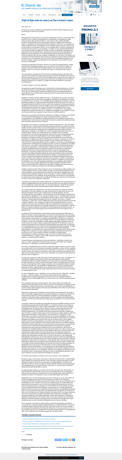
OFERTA (89, 55)
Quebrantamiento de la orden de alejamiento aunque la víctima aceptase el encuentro (43, 428)
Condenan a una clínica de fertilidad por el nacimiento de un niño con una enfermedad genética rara (46, 421)
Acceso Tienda (94, 6)
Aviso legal (74, 454)
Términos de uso (64, 457)
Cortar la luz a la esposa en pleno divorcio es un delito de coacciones (39, 419)
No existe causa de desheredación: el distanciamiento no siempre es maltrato (41, 424)
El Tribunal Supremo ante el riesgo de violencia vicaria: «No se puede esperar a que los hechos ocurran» (47, 426)
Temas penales (29, 434)
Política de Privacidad (54, 457)
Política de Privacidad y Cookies (64, 454)
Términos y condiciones (50, 454)
